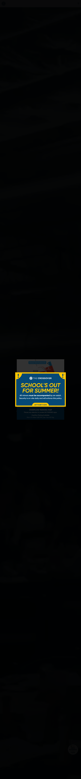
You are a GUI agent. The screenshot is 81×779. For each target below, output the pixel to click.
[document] (40, 389)
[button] (63, 374)
